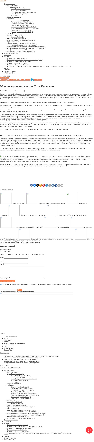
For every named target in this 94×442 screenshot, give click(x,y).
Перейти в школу (12, 5)
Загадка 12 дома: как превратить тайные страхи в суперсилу (22, 358)
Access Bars (11, 33)
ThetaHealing (11, 18)
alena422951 (38, 80)
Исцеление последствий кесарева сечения (26, 242)
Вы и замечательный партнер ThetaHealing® (25, 28)
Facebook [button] (3, 251)
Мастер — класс (9, 345)
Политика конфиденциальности (62, 284)
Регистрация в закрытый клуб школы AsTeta (21, 51)
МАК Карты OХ (9, 73)
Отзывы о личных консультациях (17, 58)
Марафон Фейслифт (17, 37)
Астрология (7, 338)
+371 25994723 (4, 78)
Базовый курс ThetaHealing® (20, 20)
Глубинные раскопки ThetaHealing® (22, 23)
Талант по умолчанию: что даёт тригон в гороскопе (20, 359)
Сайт (1, 264)
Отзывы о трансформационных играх (19, 61)
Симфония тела (8, 348)
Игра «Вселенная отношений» (20, 9)
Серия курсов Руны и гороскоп (17, 38)
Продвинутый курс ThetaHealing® (21, 22)
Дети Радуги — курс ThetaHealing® (22, 32)
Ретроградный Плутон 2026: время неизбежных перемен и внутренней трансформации (31, 356)
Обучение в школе (9, 4)
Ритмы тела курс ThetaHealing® (21, 30)
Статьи (6, 68)
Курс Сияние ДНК (13, 42)
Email (2, 261)
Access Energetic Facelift (14, 35)
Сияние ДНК (8, 350)
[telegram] (27, 80)
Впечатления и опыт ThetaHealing (14, 343)
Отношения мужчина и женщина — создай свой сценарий (25, 48)
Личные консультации (11, 53)
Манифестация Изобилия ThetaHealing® (23, 27)
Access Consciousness (10, 337)
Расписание (7, 55)
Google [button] (8, 251)
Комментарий (5, 278)
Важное (6, 341)
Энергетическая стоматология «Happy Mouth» (21, 43)
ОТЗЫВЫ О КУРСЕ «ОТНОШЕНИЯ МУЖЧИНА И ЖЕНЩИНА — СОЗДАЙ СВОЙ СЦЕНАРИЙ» (39, 66)
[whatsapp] (3, 80)
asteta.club (3, 1)
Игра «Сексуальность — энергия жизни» (24, 12)
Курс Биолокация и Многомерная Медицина (21, 40)
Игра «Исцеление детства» (19, 14)
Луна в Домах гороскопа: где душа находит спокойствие (21, 361)
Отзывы (6, 56)
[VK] (17, 80)
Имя (2, 257)
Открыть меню (5, 76)
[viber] (21, 80)
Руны (5, 346)
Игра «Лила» (15, 15)
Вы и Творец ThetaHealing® (19, 25)
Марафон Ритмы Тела (14, 17)
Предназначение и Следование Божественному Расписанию (26, 46)
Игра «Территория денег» (19, 10)
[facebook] (11, 80)
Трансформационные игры (15, 7)
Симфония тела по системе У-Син (18, 50)
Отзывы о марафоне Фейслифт (17, 63)
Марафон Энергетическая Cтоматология (23, 45)
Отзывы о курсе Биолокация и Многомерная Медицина (24, 60)
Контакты (7, 69)
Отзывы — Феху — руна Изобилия (18, 65)
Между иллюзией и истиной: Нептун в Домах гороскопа (21, 362)
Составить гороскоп (10, 71)
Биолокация (7, 340)
